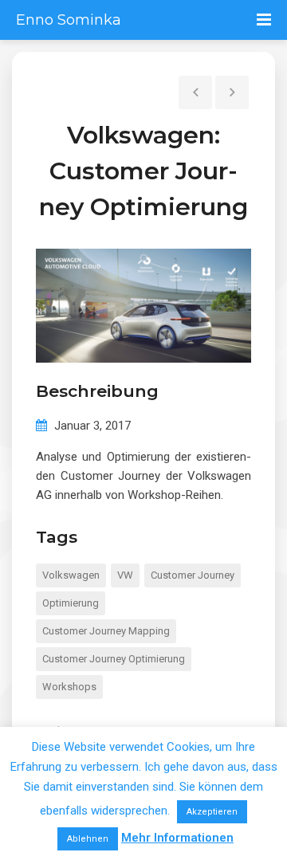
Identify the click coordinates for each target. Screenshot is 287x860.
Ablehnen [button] (87, 839)
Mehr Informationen (177, 838)
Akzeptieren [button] (212, 812)
